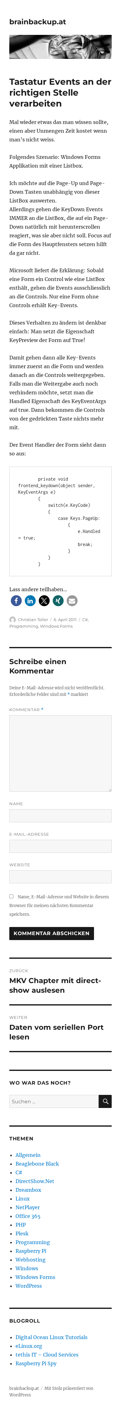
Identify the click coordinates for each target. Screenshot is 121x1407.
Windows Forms (56, 626)
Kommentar (26, 709)
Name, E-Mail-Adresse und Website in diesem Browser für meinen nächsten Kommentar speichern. (59, 905)
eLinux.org (29, 1346)
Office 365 (28, 1216)
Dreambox (28, 1190)
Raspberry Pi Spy (36, 1363)
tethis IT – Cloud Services (47, 1355)
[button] (16, 600)
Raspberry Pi (31, 1251)
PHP (21, 1225)
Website (19, 864)
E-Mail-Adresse (29, 834)
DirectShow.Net (35, 1181)
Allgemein (28, 1155)
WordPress (29, 1286)
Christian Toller (33, 619)
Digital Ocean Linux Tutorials (51, 1337)
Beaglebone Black (37, 1164)
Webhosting (31, 1260)
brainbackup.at (37, 21)
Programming (23, 626)
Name (16, 803)
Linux (23, 1198)
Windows (27, 1268)
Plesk (22, 1233)
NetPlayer (28, 1207)
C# (85, 619)
